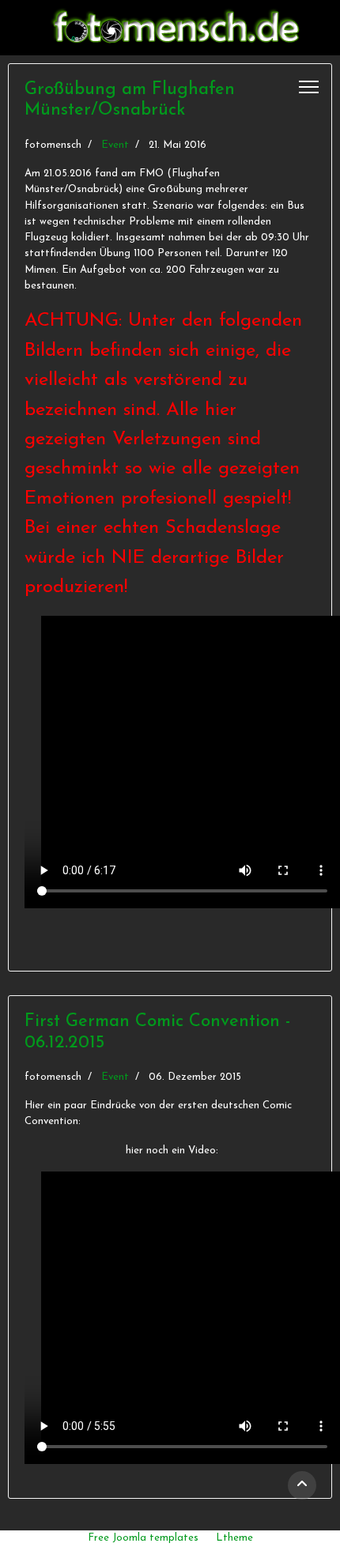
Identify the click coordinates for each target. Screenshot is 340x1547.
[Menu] (309, 87)
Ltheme (234, 1538)
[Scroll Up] (302, 1485)
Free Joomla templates (143, 1538)
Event (115, 145)
